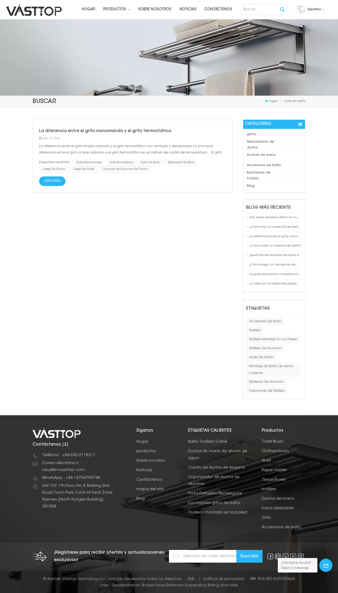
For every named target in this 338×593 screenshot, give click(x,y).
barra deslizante (277, 508)
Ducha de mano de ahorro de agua (217, 454)
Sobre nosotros (154, 9)
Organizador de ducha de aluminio (214, 480)
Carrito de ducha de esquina (216, 468)
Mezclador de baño (181, 162)
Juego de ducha (54, 169)
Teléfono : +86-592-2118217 (68, 455)
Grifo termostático (121, 162)
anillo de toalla (261, 357)
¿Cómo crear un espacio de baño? (275, 245)
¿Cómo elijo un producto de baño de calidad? (275, 227)
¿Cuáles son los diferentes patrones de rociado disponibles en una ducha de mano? (275, 283)
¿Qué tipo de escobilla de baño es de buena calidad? (275, 255)
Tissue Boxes (274, 480)
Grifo (266, 518)
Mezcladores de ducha (260, 144)
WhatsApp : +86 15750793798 (71, 478)
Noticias (188, 9)
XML (191, 579)
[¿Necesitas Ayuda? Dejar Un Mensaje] (325, 565)
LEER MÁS (52, 181)
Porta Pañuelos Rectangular (215, 494)
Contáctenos (218, 9)
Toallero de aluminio (265, 348)
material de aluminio (266, 382)
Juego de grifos (83, 169)
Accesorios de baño (264, 165)
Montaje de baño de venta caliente (271, 370)
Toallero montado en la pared (273, 339)
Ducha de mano (278, 499)
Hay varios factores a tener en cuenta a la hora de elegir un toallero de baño (275, 217)
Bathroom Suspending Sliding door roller (202, 585)
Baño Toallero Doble (207, 442)
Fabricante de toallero (267, 391)
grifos (251, 134)
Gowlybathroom (125, 585)
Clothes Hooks (275, 451)
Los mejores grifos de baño (214, 503)
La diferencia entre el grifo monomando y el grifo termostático (275, 236)
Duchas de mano (261, 155)
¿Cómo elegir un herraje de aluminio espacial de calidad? (275, 264)
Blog (251, 186)
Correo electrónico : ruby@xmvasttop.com (63, 466)
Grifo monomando (88, 162)
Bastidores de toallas (258, 175)
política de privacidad (224, 579)
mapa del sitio (150, 489)
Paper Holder (274, 470)
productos (115, 9)
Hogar (88, 9)
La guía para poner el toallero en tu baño (275, 274)
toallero (255, 330)
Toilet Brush (272, 442)
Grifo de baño (150, 162)
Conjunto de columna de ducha (125, 169)
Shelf (266, 461)
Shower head (153, 585)
